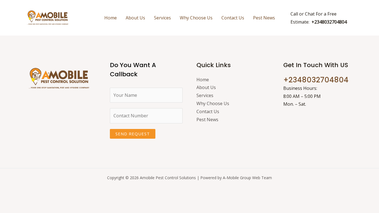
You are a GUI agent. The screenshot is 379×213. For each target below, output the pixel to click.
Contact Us (232, 18)
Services (162, 18)
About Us (135, 18)
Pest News (264, 18)
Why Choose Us (196, 18)
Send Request (132, 133)
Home (110, 18)
